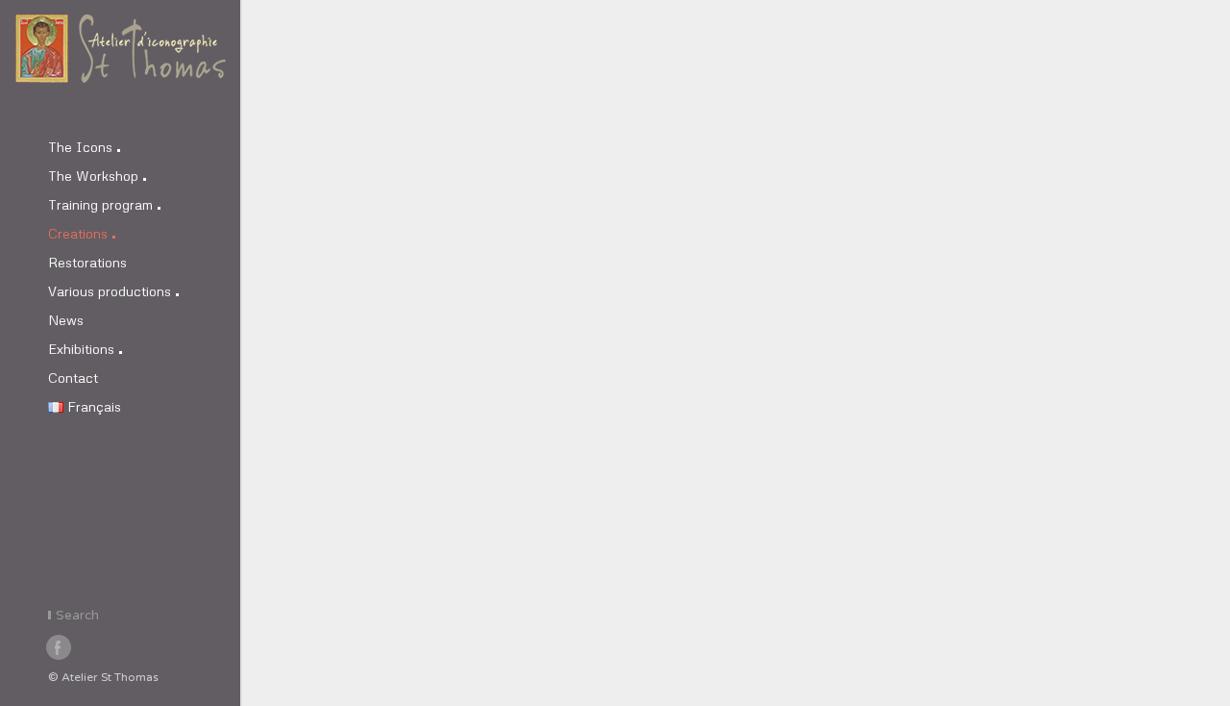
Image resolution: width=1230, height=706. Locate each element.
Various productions (109, 291)
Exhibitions (81, 348)
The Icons (80, 147)
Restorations (87, 262)
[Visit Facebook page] (59, 648)
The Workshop (93, 175)
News (66, 320)
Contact (73, 377)
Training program (100, 204)
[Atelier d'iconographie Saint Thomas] (120, 67)
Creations (78, 233)
